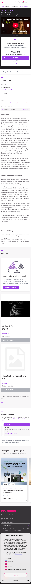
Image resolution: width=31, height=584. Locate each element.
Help (14, 419)
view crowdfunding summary (15, 64)
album (3, 102)
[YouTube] (7, 519)
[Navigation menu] (29, 2)
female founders (12, 102)
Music (3, 96)
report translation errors (15, 530)
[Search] (15, 2)
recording (26, 102)
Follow (15, 58)
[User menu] (26, 2)
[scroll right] (28, 25)
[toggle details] (27, 501)
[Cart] (19, 2)
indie (20, 102)
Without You (7, 10)
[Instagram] (10, 519)
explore (18, 455)
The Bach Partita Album (14, 375)
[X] (4, 519)
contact (9, 89)
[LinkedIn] (12, 519)
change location (23, 6)
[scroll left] (3, 25)
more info (3, 89)
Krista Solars (7, 12)
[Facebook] (2, 519)
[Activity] (23, 2)
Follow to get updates (11, 433)
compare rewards (11, 287)
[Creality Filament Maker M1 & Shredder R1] (14, 471)
